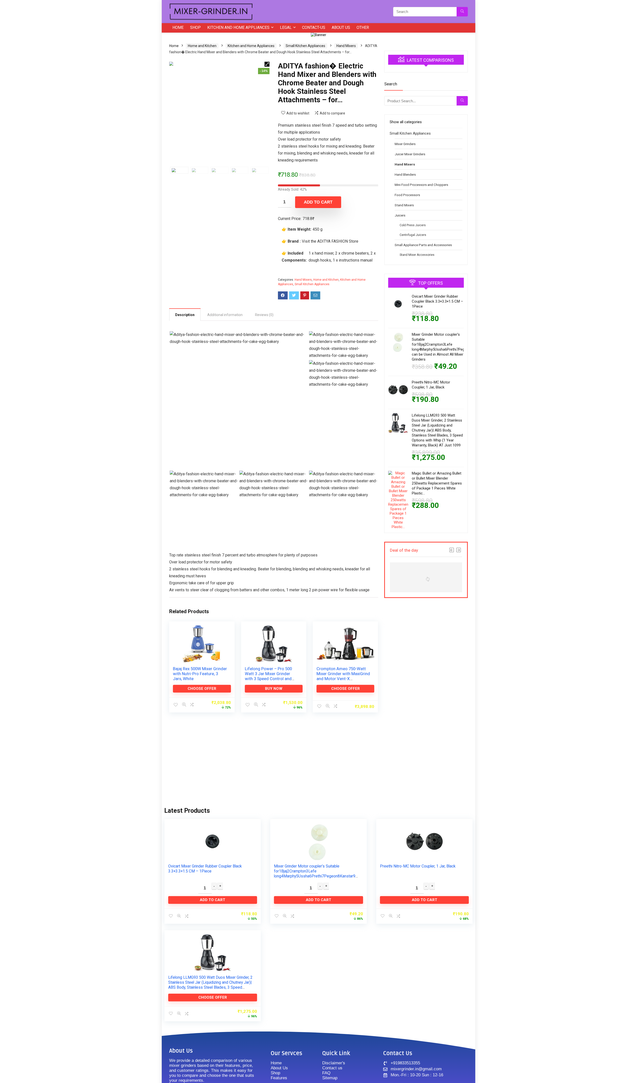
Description (185, 315)
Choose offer (202, 688)
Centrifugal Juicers (413, 235)
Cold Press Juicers (413, 225)
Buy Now (273, 688)
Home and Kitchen (202, 46)
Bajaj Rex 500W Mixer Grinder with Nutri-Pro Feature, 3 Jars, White (200, 673)
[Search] (462, 11)
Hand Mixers (346, 46)
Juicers (400, 215)
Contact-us (313, 27)
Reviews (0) (264, 315)
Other (363, 27)
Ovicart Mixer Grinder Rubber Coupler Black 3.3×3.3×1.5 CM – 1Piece (437, 301)
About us (341, 27)
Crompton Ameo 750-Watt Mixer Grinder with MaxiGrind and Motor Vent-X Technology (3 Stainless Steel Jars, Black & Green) (343, 678)
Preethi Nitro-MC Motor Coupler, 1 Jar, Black (418, 866)
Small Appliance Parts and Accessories (423, 245)
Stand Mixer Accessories (417, 255)
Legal (286, 27)
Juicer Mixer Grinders (410, 154)
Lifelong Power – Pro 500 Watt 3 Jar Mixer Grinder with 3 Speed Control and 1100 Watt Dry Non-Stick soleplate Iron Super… (268, 678)
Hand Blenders (405, 174)
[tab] (185, 314)
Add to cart (318, 202)
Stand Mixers (404, 205)
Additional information (225, 315)
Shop (195, 27)
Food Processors (407, 195)
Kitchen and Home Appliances (238, 27)
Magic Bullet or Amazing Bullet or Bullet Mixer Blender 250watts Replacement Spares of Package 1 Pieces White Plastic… (437, 483)
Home (178, 27)
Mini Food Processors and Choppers (421, 185)
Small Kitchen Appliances (305, 46)
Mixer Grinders (405, 144)
